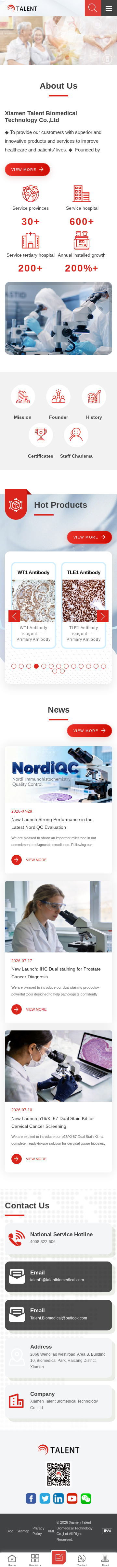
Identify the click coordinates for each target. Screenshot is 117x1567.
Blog (9, 1531)
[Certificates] (41, 435)
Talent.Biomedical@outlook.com (58, 1318)
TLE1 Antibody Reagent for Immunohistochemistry (35, 572)
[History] (94, 396)
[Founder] (58, 396)
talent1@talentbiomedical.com (57, 1280)
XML (51, 1531)
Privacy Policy (38, 1531)
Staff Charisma (76, 456)
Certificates (40, 456)
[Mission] (23, 396)
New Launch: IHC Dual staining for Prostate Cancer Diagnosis (56, 973)
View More (23, 170)
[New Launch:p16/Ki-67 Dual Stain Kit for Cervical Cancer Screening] (58, 1066)
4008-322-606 (43, 1241)
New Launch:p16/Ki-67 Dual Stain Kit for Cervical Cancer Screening (52, 1122)
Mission (23, 417)
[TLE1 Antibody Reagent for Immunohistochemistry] (33, 601)
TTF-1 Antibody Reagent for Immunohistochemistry (85, 572)
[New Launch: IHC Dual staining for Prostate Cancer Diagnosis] (58, 916)
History (94, 417)
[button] (103, 616)
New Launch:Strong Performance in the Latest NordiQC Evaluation (52, 823)
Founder (58, 417)
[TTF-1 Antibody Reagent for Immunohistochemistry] (83, 601)
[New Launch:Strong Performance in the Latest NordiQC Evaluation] (58, 774)
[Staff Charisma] (76, 435)
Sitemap (23, 1531)
